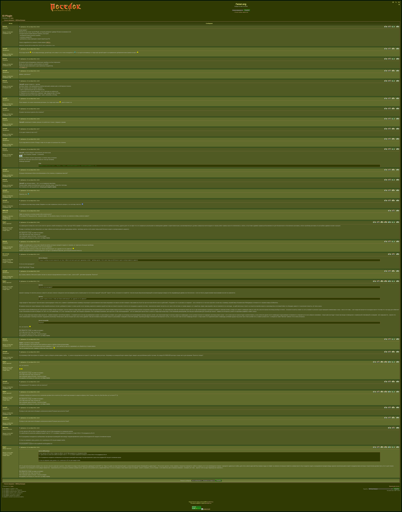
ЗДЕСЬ (48, 42)
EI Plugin (7, 16)
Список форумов (9, 20)
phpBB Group (210, 501)
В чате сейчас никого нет (241, 12)
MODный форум (20, 20)
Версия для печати (394, 486)
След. (12, 18)
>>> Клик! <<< (23, 67)
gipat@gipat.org (208, 503)
